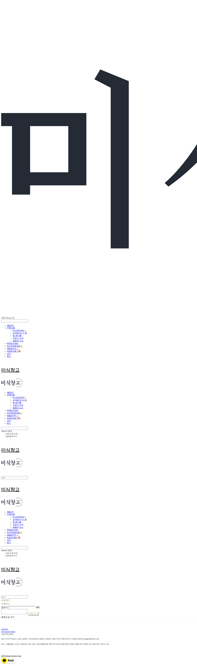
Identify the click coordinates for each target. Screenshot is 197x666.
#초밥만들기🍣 (14, 351)
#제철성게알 (12, 343)
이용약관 (4, 629)
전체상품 (11, 328)
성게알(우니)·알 (20, 333)
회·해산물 (17, 335)
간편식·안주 (18, 338)
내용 (37, 607)
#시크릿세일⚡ (19, 330)
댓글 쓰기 (33, 614)
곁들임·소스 (18, 341)
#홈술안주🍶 (13, 348)
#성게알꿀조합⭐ (15, 346)
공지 (9, 354)
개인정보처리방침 (8, 632)
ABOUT (10, 325)
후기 (9, 356)
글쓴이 (4, 607)
